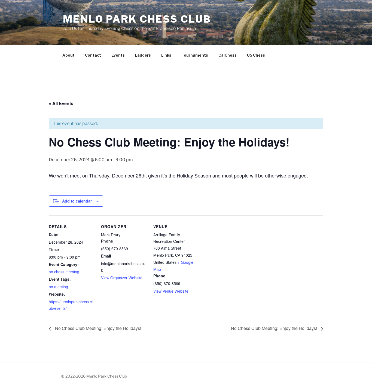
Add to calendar (77, 201)
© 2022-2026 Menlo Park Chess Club (94, 376)
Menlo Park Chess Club (137, 19)
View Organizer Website (121, 277)
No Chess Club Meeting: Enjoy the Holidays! (97, 328)
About (68, 55)
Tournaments (195, 55)
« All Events (61, 103)
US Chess (256, 55)
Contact (93, 55)
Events (118, 55)
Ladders (143, 55)
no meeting (58, 286)
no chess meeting (64, 271)
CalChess (227, 55)
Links (166, 55)
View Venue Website (170, 291)
